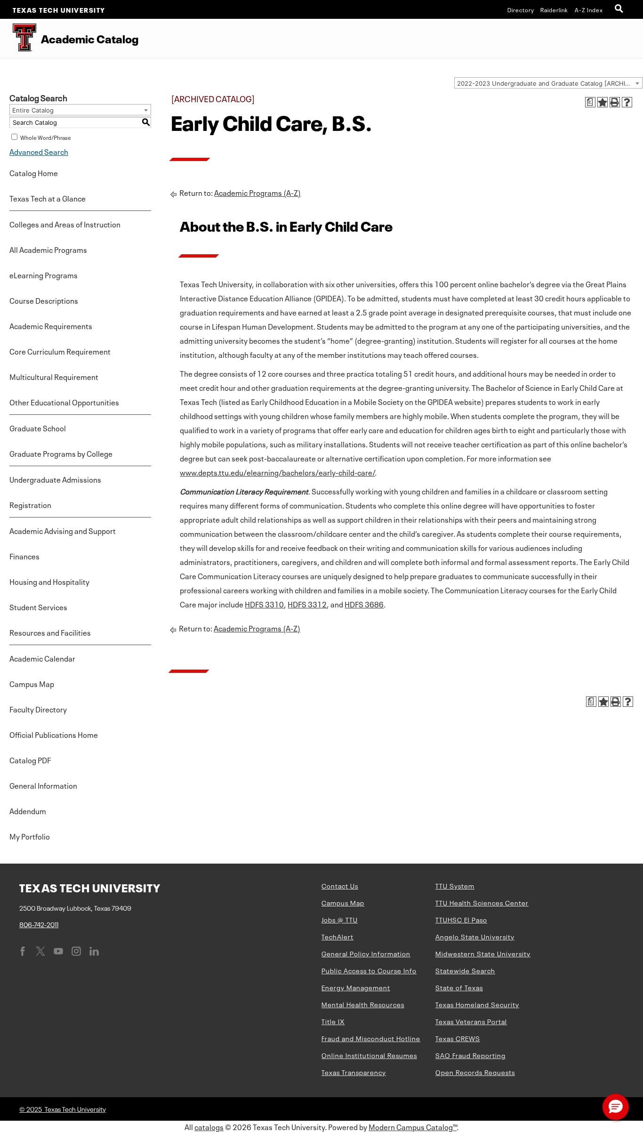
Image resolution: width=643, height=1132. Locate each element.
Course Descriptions (43, 300)
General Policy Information (366, 953)
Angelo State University (474, 936)
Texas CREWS (457, 1038)
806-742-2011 (38, 924)
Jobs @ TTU (340, 919)
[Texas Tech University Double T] (18, 38)
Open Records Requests (475, 1071)
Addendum (27, 810)
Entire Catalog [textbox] (33, 110)
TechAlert (338, 936)
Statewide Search (465, 970)
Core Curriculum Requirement (60, 350)
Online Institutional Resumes (369, 1054)
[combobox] (548, 83)
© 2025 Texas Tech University (62, 1108)
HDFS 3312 (307, 603)
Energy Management (356, 987)
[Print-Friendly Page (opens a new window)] (615, 102)
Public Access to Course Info (369, 970)
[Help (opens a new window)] (627, 102)
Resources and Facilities (50, 632)
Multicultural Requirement (53, 376)
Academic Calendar (42, 657)
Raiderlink (554, 9)
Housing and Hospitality (49, 581)
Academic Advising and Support (62, 530)
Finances (24, 555)
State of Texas (459, 987)
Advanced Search (38, 151)
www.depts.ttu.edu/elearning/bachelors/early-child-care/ (277, 471)
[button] (616, 1107)
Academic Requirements (50, 325)
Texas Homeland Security (477, 1004)
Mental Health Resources (363, 1004)
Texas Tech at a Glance (47, 197)
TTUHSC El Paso (461, 919)
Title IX (333, 1021)
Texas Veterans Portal (471, 1021)
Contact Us (340, 885)
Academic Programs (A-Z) (257, 192)
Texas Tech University (59, 9)
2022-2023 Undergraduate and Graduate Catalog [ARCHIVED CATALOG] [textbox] (549, 83)
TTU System (454, 885)
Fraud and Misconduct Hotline (371, 1038)
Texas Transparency (354, 1071)
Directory (520, 9)
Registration (30, 504)
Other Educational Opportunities (64, 401)
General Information (43, 785)
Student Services (38, 606)
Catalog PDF (30, 759)
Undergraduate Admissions (55, 479)
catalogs (209, 1126)
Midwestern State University (482, 953)
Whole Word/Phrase (45, 137)
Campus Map (31, 683)
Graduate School (37, 427)
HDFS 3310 (264, 603)
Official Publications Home (53, 734)
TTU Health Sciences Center (482, 902)
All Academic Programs (48, 249)
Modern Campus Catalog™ (413, 1126)
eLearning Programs (43, 274)
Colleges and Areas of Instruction (65, 223)
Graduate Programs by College (61, 453)
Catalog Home (33, 172)
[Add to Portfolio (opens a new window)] (602, 102)
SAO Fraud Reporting (470, 1054)
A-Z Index (589, 9)
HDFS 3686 (364, 603)
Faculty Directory (38, 708)
